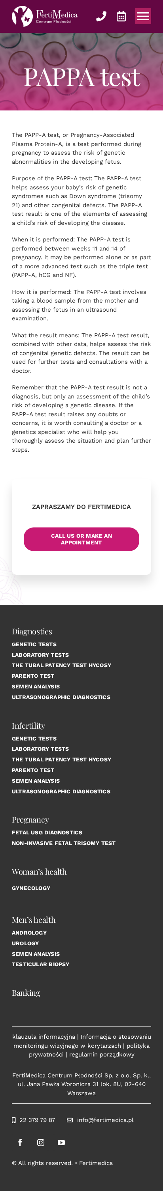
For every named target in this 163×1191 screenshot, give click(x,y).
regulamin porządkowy (102, 1054)
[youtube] (61, 1142)
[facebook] (20, 1142)
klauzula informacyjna (43, 1036)
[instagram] (40, 1142)
